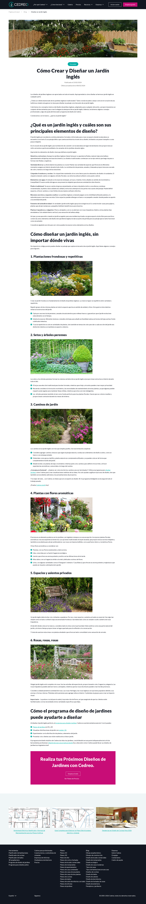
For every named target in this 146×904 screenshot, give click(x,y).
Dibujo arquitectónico (93, 853)
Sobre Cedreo (116, 853)
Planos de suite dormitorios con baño (72, 881)
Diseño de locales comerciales (96, 858)
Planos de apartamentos (68, 867)
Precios (78, 4)
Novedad (73, 64)
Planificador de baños (16, 858)
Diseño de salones (92, 877)
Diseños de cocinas (92, 872)
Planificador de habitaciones (18, 853)
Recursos (87, 4)
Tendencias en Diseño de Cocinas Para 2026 (117, 830)
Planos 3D (63, 855)
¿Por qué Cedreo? (39, 4)
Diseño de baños (91, 874)
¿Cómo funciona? (56, 4)
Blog (25, 12)
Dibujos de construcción (94, 855)
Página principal (14, 12)
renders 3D (62, 730)
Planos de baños (65, 879)
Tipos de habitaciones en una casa (97, 869)
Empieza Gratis (73, 774)
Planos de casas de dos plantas (70, 874)
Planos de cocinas (66, 877)
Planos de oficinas (66, 884)
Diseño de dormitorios (93, 879)
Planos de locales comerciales (70, 862)
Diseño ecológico (92, 862)
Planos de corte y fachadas (69, 860)
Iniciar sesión (115, 4)
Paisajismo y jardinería (93, 886)
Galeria (70, 4)
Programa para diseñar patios (19, 865)
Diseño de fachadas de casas (95, 881)
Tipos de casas (91, 867)
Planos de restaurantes (67, 865)
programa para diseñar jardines (66, 723)
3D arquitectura (14, 860)
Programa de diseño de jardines (19, 862)
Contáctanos (116, 858)
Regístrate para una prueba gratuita (61, 743)
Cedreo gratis (41, 485)
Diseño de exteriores (93, 884)
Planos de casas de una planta (70, 872)
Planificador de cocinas (16, 855)
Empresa (99, 4)
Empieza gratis (130, 4)
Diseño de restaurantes (94, 860)
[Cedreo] (19, 4)
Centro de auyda (117, 860)
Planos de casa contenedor (69, 869)
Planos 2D (63, 853)
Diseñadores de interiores (43, 860)
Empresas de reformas (42, 858)
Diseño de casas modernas (95, 865)
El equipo (115, 855)
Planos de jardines (39, 727)
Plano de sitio (64, 858)
